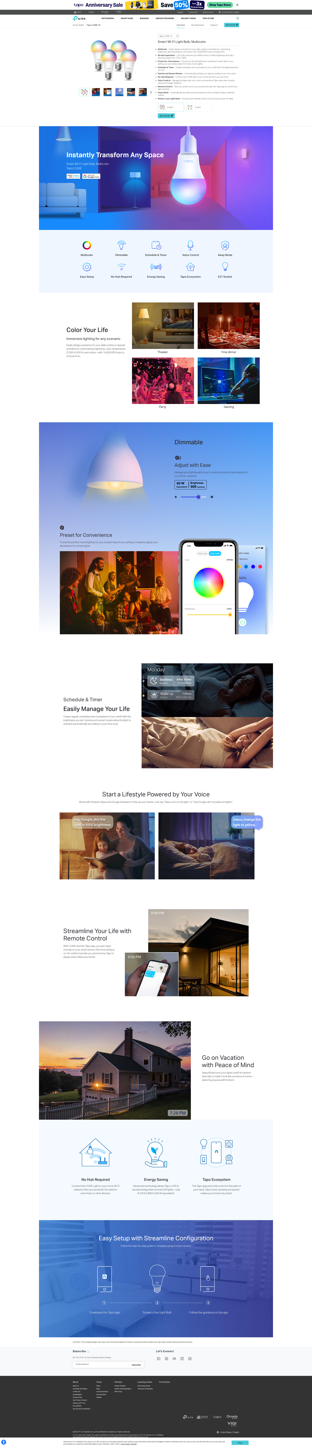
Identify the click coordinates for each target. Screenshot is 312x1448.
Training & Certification (145, 1389)
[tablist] (113, 92)
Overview (181, 25)
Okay (240, 1442)
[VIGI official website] (118, 12)
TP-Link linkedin (182, 1358)
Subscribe (136, 1365)
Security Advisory (102, 1391)
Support (180, 12)
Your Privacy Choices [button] (80, 1400)
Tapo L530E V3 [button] (93, 25)
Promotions (164, 1382)
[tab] (84, 92)
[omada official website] (105, 12)
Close (237, 5)
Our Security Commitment (81, 1409)
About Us (76, 1386)
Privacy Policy (77, 1397)
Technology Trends (144, 1386)
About (75, 1382)
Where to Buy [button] (208, 12)
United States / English (230, 12)
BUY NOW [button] (230, 25)
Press (99, 1382)
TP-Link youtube (174, 1358)
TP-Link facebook (158, 1358)
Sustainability (77, 1394)
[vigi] (232, 1424)
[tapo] (217, 1417)
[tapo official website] (91, 12)
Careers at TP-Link (79, 1403)
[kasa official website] (78, 12)
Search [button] (237, 18)
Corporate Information (80, 1389)
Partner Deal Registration (123, 1389)
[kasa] (202, 1417)
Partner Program (120, 1386)
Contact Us (76, 1391)
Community (193, 12)
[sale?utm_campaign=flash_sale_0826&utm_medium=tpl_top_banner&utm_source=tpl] (156, 5)
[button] (113, 60)
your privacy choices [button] (129, 1444)
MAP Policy (118, 1391)
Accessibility (77, 1406)
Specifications (197, 25)
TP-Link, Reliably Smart (79, 17)
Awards (99, 1397)
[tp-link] (188, 1417)
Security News (101, 1394)
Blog (98, 1389)
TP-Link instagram (166, 1358)
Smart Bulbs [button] (78, 25)
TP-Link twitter (190, 1358)
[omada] (232, 1417)
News (98, 1386)
